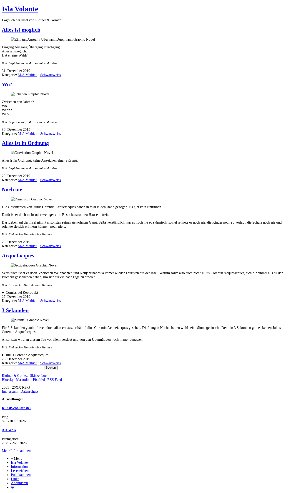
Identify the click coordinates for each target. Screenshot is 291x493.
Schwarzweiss (50, 75)
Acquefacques (18, 256)
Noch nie (12, 189)
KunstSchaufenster (16, 408)
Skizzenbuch (39, 375)
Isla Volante (20, 9)
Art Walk (9, 430)
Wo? (7, 84)
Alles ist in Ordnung (25, 143)
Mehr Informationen (16, 451)
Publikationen (21, 475)
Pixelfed (39, 380)
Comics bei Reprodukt (22, 292)
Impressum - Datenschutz (20, 391)
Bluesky (8, 380)
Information (19, 466)
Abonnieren (19, 483)
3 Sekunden (15, 310)
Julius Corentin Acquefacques (27, 355)
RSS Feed (54, 380)
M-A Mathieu (27, 75)
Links (15, 479)
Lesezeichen (20, 471)
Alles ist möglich (21, 30)
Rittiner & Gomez (15, 375)
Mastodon (23, 380)
